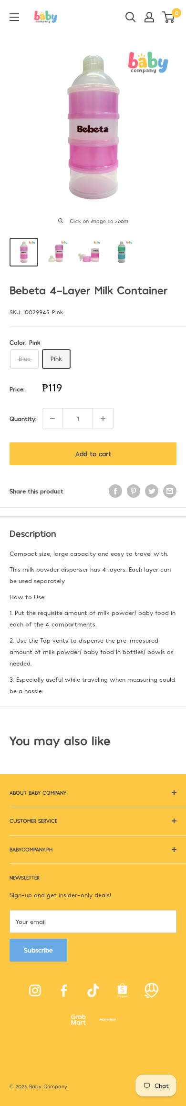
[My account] (149, 17)
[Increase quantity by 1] (103, 419)
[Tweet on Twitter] (151, 491)
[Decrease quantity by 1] (52, 419)
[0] (169, 17)
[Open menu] (14, 17)
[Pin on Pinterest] (133, 491)
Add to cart (93, 454)
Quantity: (23, 418)
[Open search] (130, 17)
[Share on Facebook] (115, 491)
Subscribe (38, 950)
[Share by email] (169, 491)
